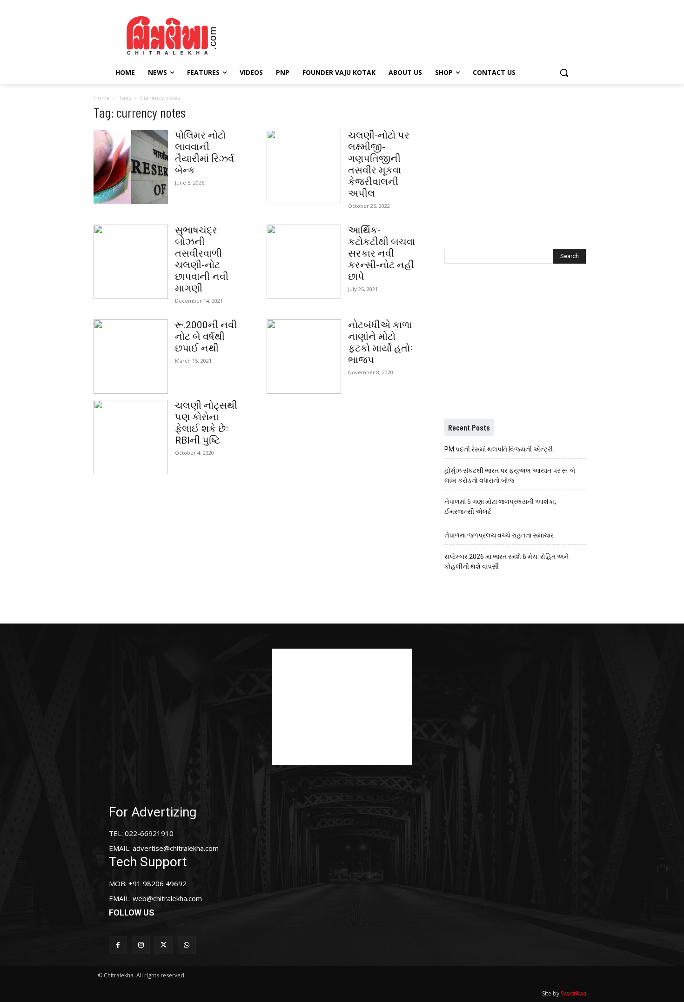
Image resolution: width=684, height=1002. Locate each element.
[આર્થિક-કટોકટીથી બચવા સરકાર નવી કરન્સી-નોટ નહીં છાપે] (304, 262)
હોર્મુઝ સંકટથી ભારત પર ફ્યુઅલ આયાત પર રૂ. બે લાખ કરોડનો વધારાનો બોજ (509, 475)
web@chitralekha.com (167, 898)
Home (102, 98)
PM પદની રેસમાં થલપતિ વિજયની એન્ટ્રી (498, 449)
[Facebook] (118, 945)
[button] (564, 72)
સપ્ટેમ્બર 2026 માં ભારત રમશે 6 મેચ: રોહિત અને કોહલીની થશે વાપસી (506, 561)
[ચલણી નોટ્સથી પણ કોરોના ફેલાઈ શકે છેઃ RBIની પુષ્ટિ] (131, 437)
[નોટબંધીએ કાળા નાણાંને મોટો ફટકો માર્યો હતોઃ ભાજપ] (304, 356)
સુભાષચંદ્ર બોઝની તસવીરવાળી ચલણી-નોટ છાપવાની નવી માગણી (201, 259)
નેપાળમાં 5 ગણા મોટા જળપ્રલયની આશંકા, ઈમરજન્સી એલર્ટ (500, 506)
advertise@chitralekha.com (176, 848)
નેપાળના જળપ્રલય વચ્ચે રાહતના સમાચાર (499, 535)
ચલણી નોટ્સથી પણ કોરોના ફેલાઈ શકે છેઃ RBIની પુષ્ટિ (206, 423)
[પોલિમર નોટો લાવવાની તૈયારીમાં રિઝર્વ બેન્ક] (131, 167)
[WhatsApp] (187, 945)
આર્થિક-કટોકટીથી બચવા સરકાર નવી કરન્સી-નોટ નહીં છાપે (381, 253)
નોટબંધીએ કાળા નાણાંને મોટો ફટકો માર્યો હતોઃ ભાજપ (380, 342)
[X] (163, 945)
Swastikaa (573, 993)
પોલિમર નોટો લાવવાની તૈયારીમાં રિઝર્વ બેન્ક (204, 153)
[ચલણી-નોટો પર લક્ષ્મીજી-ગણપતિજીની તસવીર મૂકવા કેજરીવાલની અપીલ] (304, 167)
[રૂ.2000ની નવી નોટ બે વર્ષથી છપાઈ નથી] (131, 356)
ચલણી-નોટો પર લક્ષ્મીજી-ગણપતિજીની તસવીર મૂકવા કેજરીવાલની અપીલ (378, 164)
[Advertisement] (420, 34)
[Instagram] (141, 945)
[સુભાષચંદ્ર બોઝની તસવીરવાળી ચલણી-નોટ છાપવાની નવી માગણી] (131, 262)
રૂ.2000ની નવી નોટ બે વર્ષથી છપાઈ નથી (206, 336)
